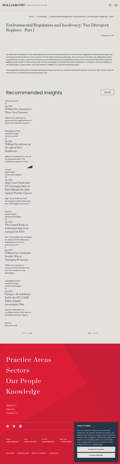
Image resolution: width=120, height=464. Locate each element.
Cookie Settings (96, 455)
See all (107, 92)
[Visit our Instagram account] (16, 426)
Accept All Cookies (96, 449)
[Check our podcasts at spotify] (20, 426)
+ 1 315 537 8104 (66, 442)
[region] (96, 442)
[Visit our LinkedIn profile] (9, 426)
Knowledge (42, 16)
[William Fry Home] (24, 5)
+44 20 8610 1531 (48, 442)
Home (31, 16)
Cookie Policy (97, 444)
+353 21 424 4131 (30, 442)
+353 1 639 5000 (12, 442)
